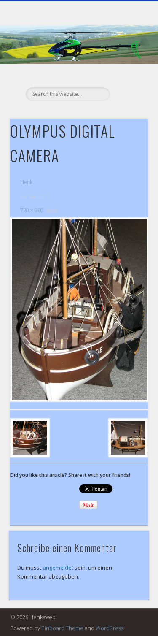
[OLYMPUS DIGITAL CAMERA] (79, 309)
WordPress (109, 628)
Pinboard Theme (62, 628)
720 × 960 (31, 210)
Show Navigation (127, 75)
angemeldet (58, 567)
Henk (26, 182)
